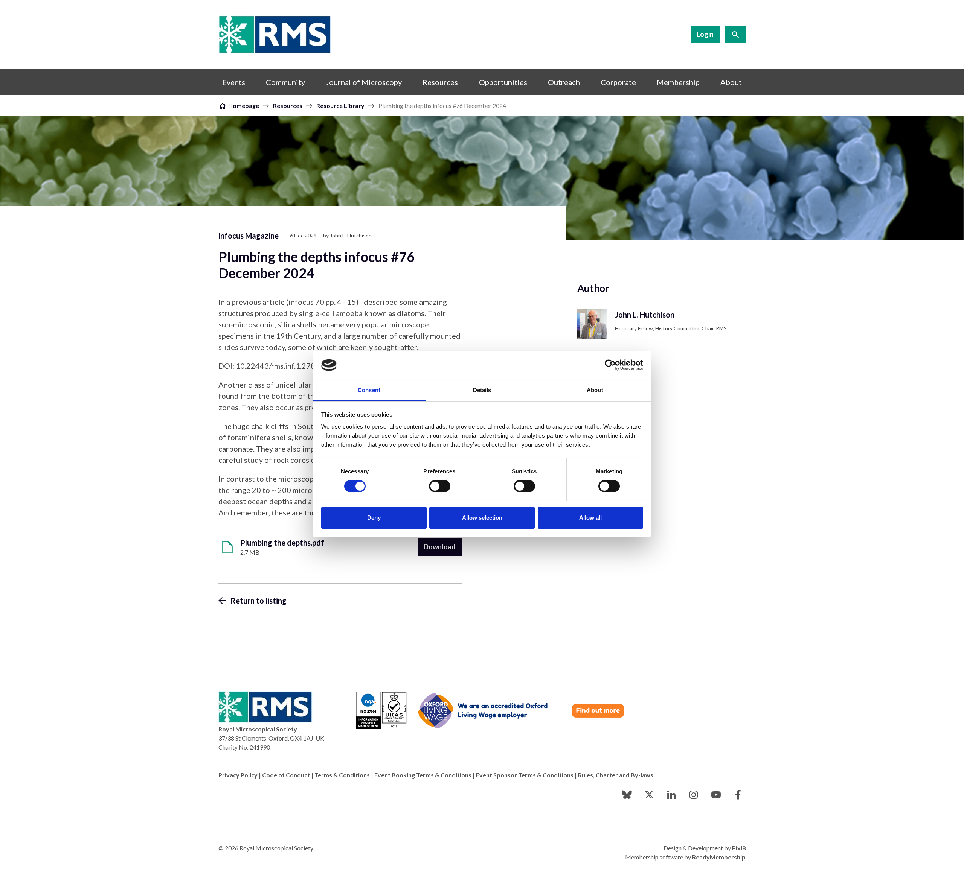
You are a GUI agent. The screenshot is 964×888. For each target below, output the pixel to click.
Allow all (590, 517)
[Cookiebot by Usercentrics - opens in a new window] (610, 365)
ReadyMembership (719, 857)
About (731, 82)
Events (233, 82)
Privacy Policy (238, 775)
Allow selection (482, 517)
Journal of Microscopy (364, 82)
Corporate (618, 82)
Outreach (564, 82)
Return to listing (258, 600)
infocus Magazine (248, 235)
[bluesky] (627, 794)
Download (440, 547)
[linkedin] (671, 794)
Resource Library (340, 105)
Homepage (243, 105)
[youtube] (715, 794)
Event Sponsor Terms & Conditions (525, 775)
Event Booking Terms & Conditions (422, 775)
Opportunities (503, 82)
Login (705, 34)
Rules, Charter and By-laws (615, 775)
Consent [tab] (369, 390)
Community (285, 82)
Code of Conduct (286, 775)
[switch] (439, 486)
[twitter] (649, 794)
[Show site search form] (735, 34)
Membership (678, 82)
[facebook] (738, 794)
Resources (440, 82)
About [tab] (595, 390)
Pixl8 (739, 848)
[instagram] (693, 794)
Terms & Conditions (342, 775)
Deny (374, 517)
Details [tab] (482, 390)
